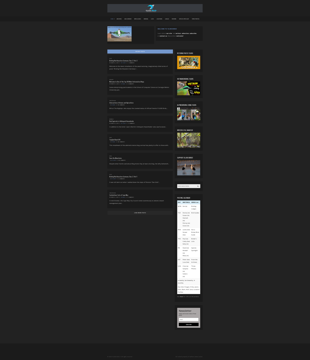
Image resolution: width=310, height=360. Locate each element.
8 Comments (131, 84)
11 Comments (130, 197)
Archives (119, 19)
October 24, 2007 (114, 123)
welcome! (179, 36)
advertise (185, 33)
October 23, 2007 (114, 197)
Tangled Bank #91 (114, 140)
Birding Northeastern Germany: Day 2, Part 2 (123, 61)
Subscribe (189, 324)
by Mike (123, 84)
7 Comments (131, 63)
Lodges (167, 19)
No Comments (121, 105)
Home (112, 19)
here (181, 297)
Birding (146, 19)
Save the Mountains (115, 158)
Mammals (111, 119)
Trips (110, 58)
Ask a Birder (128, 19)
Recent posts (140, 51)
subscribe (193, 33)
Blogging (111, 79)
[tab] (139, 51)
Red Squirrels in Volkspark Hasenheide (121, 121)
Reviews (174, 19)
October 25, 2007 (114, 84)
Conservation (112, 100)
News (110, 137)
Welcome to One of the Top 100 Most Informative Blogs (126, 82)
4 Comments (131, 123)
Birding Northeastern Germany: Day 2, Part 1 (123, 176)
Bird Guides (137, 19)
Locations (159, 19)
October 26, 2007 (114, 63)
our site (169, 33)
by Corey (123, 63)
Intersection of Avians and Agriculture (121, 103)
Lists (152, 19)
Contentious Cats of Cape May (118, 195)
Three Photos (195, 19)
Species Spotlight (184, 19)
